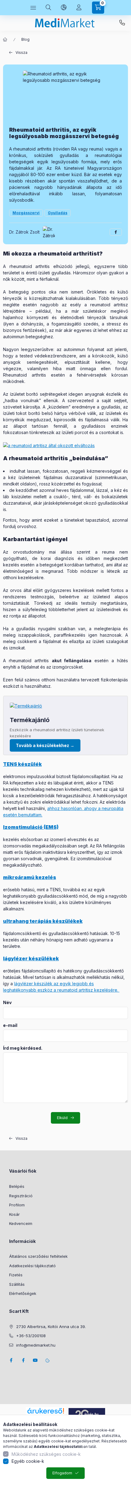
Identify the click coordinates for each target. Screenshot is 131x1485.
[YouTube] (35, 1360)
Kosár (14, 1214)
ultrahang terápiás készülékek (43, 921)
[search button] (48, 8)
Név (7, 1002)
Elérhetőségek (22, 1293)
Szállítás (17, 1284)
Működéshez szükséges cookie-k (46, 1454)
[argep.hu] (87, 1413)
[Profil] (79, 8)
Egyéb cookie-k (28, 1461)
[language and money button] (64, 8)
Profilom (17, 1204)
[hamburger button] (33, 8)
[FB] (23, 1360)
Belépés (16, 1186)
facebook (11, 1360)
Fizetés (16, 1274)
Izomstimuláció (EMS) (30, 827)
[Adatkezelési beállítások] (47, 1360)
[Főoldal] (5, 39)
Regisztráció (21, 1195)
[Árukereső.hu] (45, 1411)
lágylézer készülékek (31, 958)
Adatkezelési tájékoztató (32, 1265)
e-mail (10, 1025)
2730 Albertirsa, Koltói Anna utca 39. (51, 1326)
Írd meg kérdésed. (22, 1048)
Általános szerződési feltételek (38, 1256)
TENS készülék (22, 764)
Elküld (62, 1117)
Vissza (21, 52)
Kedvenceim (20, 1223)
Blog (25, 39)
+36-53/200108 (122, 23)
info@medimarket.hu (35, 1345)
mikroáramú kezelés (29, 877)
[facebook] (116, 232)
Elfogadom (62, 1473)
